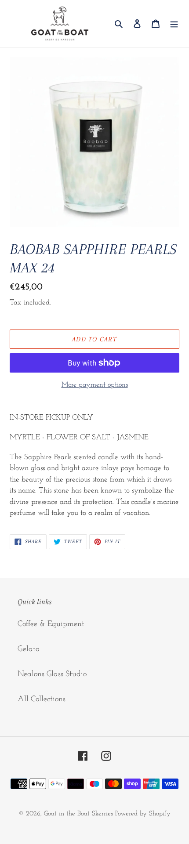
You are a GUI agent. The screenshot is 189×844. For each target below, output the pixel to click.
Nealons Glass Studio (52, 674)
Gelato (28, 649)
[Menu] (174, 23)
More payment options (95, 384)
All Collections (41, 699)
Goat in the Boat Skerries (78, 814)
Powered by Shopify (143, 814)
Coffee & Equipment (51, 624)
